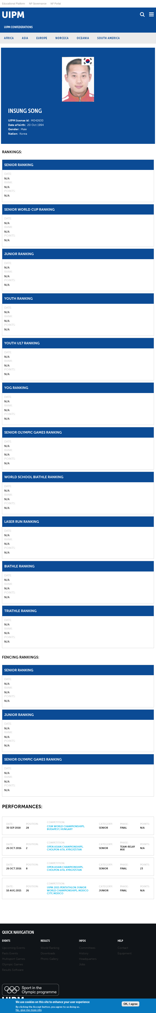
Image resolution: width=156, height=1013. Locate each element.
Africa (9, 38)
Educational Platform (13, 3)
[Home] (1, 7)
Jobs (82, 964)
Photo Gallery (49, 959)
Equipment (125, 953)
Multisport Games (13, 959)
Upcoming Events (13, 948)
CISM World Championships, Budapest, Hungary (66, 828)
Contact (123, 948)
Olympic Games (12, 964)
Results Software (13, 970)
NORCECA (62, 38)
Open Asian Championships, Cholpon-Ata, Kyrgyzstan (65, 848)
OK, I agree (131, 1003)
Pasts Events (10, 953)
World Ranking (50, 948)
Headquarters (87, 959)
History (83, 953)
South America (108, 38)
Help (120, 941)
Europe (41, 38)
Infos (82, 941)
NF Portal (56, 3)
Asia (25, 38)
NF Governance (38, 3)
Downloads (48, 953)
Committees (87, 948)
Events (6, 941)
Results (45, 941)
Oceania (83, 38)
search (142, 14)
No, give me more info (29, 1010)
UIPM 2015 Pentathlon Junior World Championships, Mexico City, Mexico (67, 890)
